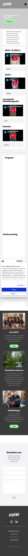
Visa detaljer (20, 285)
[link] (12, 4)
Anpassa (13, 293)
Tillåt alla (14, 289)
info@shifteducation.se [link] (14, 531)
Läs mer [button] (14, 346)
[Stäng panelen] (25, 261)
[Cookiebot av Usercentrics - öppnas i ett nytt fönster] (17, 261)
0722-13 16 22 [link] (14, 534)
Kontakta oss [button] (9, 21)
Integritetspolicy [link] (14, 540)
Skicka (14, 497)
